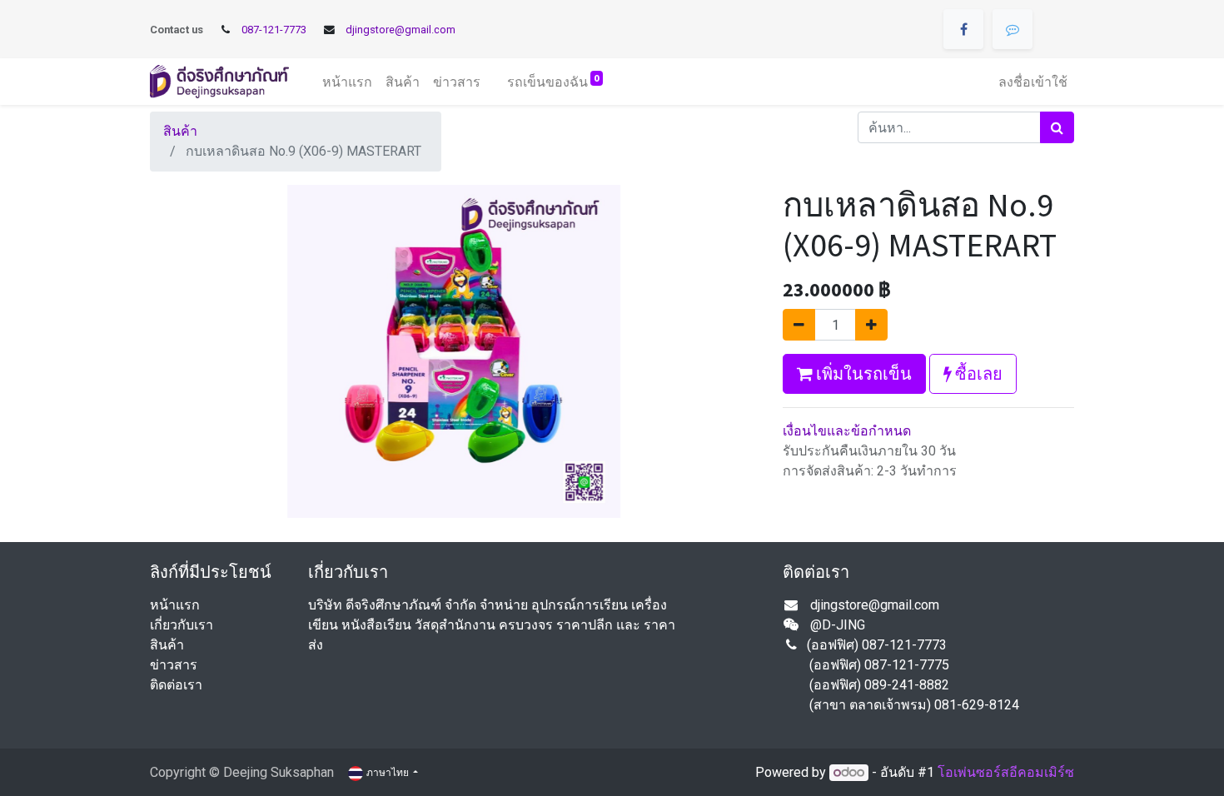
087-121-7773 (273, 29)
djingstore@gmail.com (400, 29)
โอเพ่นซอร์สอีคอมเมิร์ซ (1006, 772)
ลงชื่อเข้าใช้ (1032, 81)
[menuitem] (347, 81)
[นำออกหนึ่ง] (799, 325)
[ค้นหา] (1057, 127)
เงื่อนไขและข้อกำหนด (847, 431)
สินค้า (180, 131)
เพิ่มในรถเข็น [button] (862, 373)
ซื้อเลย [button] (977, 373)
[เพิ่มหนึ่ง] (871, 325)
